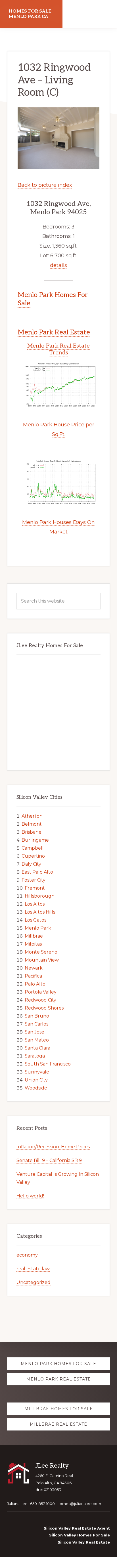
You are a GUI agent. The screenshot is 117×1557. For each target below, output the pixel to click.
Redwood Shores (44, 1008)
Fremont (35, 888)
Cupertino (33, 856)
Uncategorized (33, 1282)
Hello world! (30, 1196)
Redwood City (40, 1000)
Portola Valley (41, 992)
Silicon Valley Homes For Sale (79, 1535)
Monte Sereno (41, 952)
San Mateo (37, 1040)
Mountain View (42, 960)
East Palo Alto (37, 872)
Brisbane (31, 832)
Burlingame (35, 840)
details (58, 265)
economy (27, 1255)
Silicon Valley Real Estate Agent (77, 1528)
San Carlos (36, 1024)
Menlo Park (38, 928)
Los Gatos (35, 920)
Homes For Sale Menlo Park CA (30, 14)
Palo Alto (35, 984)
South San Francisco (48, 1064)
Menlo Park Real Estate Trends (58, 349)
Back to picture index (45, 185)
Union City (36, 1080)
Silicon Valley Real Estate (84, 1542)
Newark (34, 968)
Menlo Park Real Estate (54, 332)
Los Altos (35, 904)
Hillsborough (40, 896)
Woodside (36, 1088)
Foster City (33, 880)
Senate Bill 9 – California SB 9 (49, 1160)
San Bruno (37, 1016)
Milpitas (33, 944)
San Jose (34, 1032)
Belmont (32, 824)
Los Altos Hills (40, 912)
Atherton (32, 816)
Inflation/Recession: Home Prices (53, 1146)
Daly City (31, 864)
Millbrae (34, 936)
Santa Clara (37, 1048)
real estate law (33, 1268)
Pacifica (33, 976)
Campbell (33, 848)
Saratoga (35, 1056)
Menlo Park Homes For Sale (53, 299)
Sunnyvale (37, 1072)
